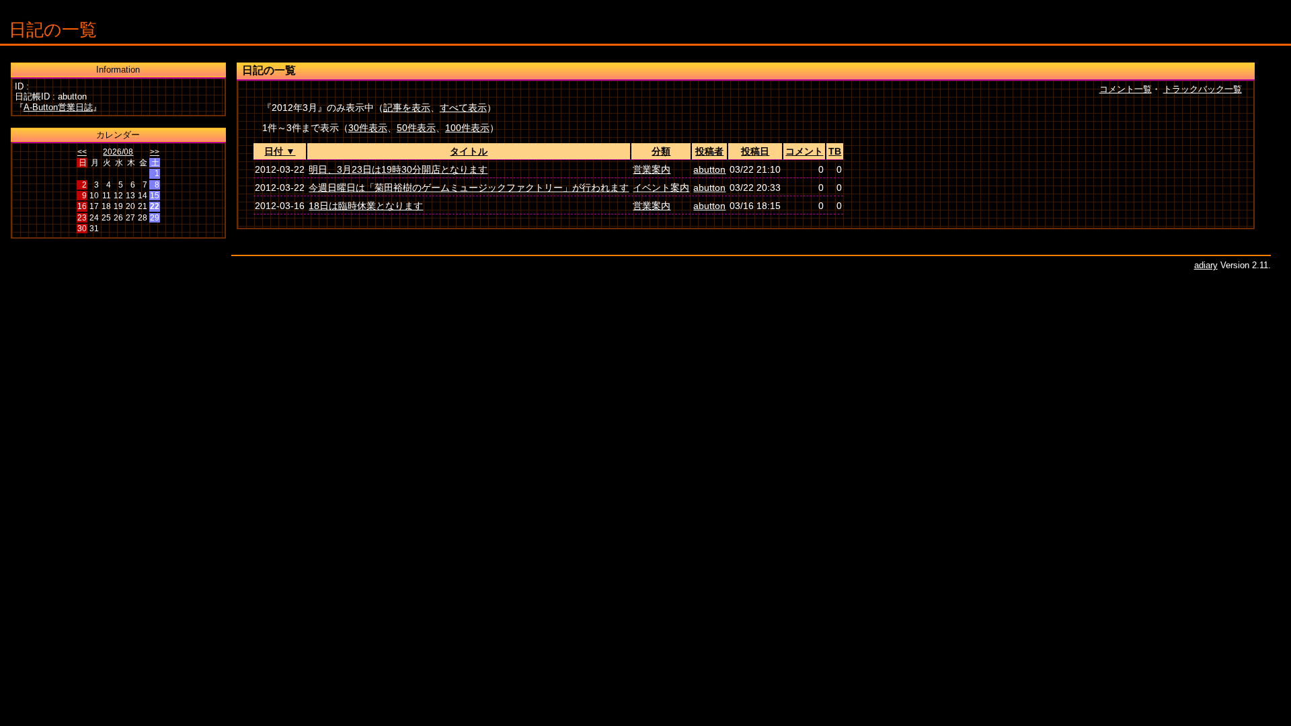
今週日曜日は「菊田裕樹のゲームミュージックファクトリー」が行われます (469, 187)
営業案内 (651, 169)
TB (834, 151)
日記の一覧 (53, 29)
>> (154, 152)
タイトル (468, 151)
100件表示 (467, 127)
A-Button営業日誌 (58, 107)
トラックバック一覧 (1202, 89)
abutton (709, 169)
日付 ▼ (279, 151)
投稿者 (709, 151)
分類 (661, 151)
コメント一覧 (1125, 89)
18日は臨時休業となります (366, 205)
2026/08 (118, 152)
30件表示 (367, 127)
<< (82, 152)
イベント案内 (661, 187)
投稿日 (755, 151)
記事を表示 (406, 107)
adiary (1206, 265)
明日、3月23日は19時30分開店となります (398, 169)
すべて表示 (463, 107)
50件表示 (416, 127)
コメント (804, 151)
